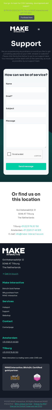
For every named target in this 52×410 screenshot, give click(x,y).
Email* (9, 96)
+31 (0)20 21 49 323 (10, 342)
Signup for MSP (40, 404)
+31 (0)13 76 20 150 (10, 352)
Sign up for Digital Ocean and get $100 (26, 406)
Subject (10, 108)
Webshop (6, 315)
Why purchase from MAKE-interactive (10, 294)
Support (5, 311)
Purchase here (27, 17)
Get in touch (11, 273)
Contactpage (8, 327)
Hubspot (6, 307)
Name (9, 84)
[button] (39, 29)
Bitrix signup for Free (23, 404)
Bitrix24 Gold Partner (11, 289)
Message (10, 121)
